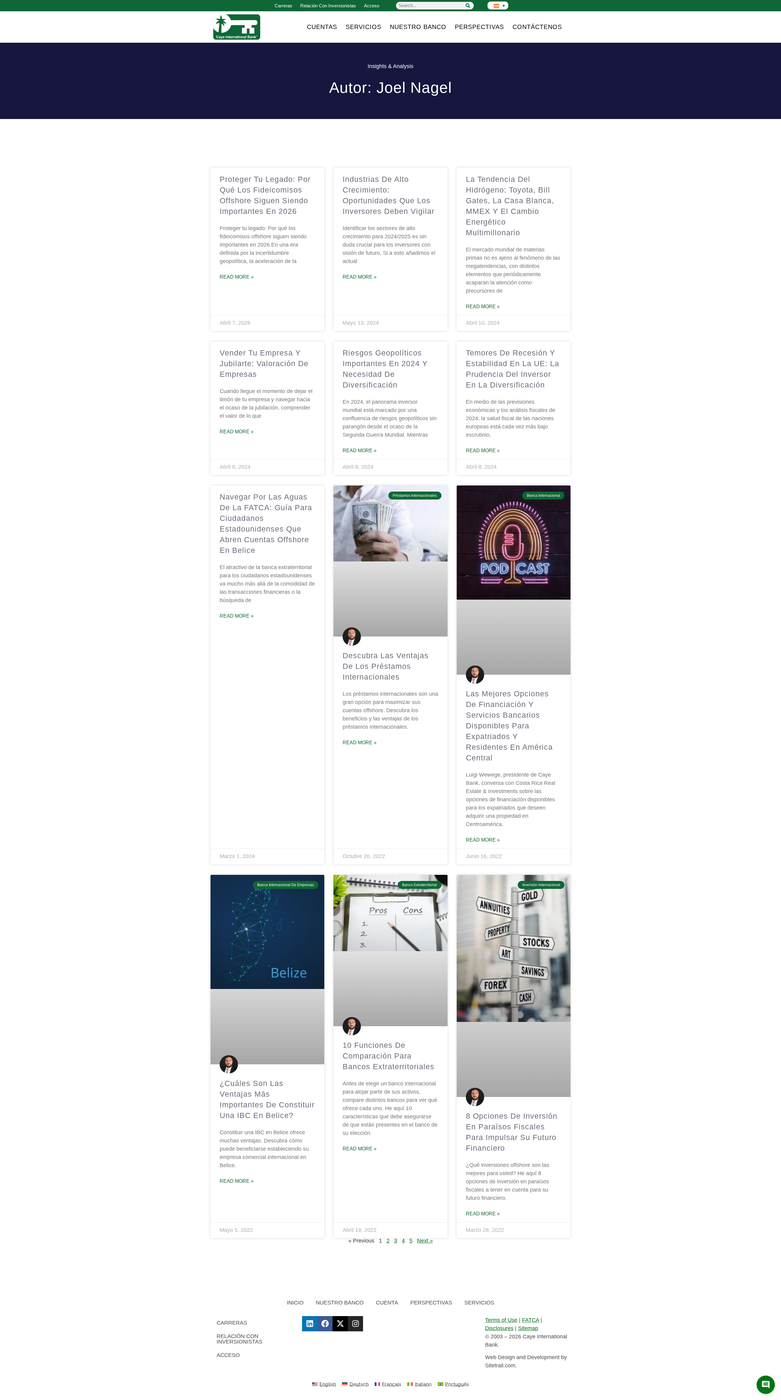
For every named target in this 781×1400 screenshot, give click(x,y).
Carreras (283, 5)
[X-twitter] (340, 1323)
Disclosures (499, 1328)
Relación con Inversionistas (328, 5)
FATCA (530, 1320)
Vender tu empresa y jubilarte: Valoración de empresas (264, 363)
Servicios (363, 26)
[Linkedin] (309, 1323)
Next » (425, 1241)
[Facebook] (325, 1323)
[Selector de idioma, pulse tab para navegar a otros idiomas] (498, 5)
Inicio (295, 1303)
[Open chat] (766, 1385)
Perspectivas (479, 26)
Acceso (371, 5)
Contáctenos (537, 26)
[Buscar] (468, 5)
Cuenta (387, 1303)
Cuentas (322, 26)
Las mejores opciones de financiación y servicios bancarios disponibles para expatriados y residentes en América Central (509, 725)
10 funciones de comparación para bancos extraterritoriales (388, 1056)
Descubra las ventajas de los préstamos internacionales (386, 666)
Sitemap (528, 1328)
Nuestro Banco (418, 26)
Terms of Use (501, 1320)
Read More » (237, 277)
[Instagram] (355, 1323)
